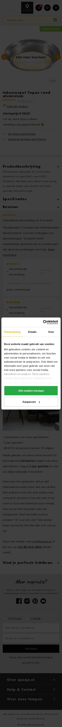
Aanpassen (29, 401)
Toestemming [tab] (12, 331)
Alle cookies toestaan (31, 390)
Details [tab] (32, 331)
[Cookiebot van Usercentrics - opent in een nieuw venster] (43, 322)
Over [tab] (51, 331)
